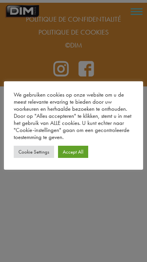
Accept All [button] (73, 151)
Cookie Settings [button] (33, 151)
